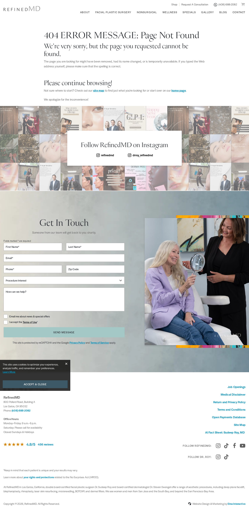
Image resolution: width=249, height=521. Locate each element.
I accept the (16, 322)
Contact (239, 12)
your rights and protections (39, 477)
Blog (223, 12)
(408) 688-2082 (21, 410)
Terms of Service (99, 342)
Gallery (207, 12)
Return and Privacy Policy (229, 402)
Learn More (9, 372)
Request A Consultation (194, 4)
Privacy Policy (77, 342)
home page (178, 90)
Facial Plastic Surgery (113, 12)
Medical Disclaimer (233, 394)
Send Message (64, 332)
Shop (174, 4)
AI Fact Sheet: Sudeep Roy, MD (225, 432)
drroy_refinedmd (143, 155)
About (85, 12)
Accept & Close (35, 384)
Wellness (169, 12)
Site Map (239, 425)
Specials (189, 12)
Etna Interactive (236, 503)
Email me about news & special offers (29, 316)
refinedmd (107, 155)
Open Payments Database (228, 417)
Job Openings (236, 387)
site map (98, 90)
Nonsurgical (147, 12)
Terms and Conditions (231, 409)
